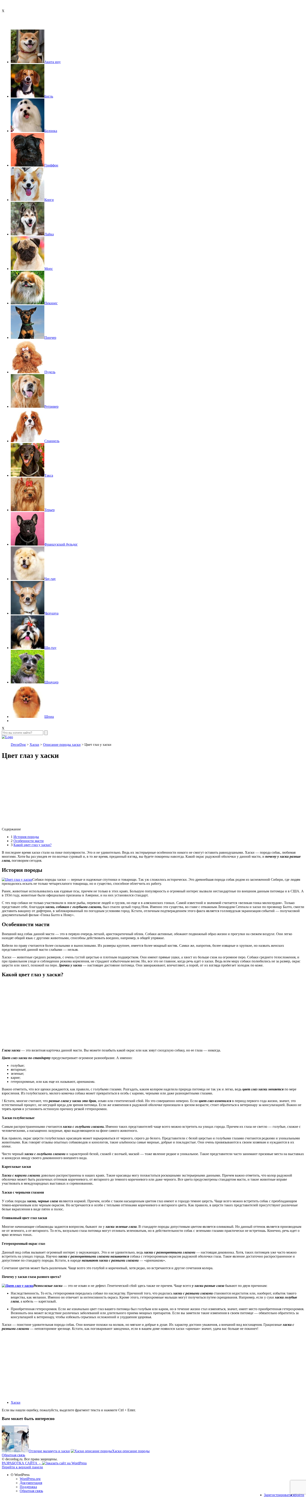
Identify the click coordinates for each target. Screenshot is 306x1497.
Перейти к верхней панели (22, 1467)
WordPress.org (30, 1479)
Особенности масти (28, 841)
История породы (26, 837)
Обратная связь (13, 1455)
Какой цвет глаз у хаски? (32, 845)
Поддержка (28, 1487)
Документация (31, 1483)
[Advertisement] (136, 796)
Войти (299, 1495)
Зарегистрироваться (279, 1495)
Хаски (15, 1402)
